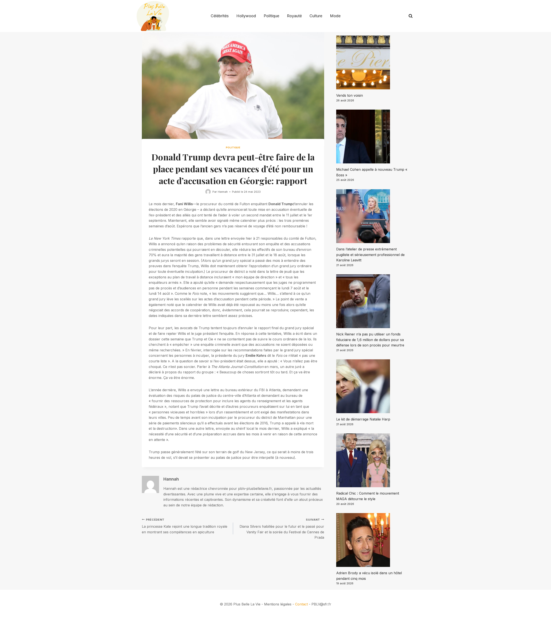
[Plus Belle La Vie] (153, 16)
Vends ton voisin (349, 95)
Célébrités (220, 16)
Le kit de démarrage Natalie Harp (363, 419)
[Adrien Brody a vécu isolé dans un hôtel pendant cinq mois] (372, 540)
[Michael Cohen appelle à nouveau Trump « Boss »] (372, 136)
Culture (316, 16)
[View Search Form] (410, 16)
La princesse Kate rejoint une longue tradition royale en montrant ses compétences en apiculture (184, 526)
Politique (271, 16)
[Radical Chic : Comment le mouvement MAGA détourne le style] (372, 460)
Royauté (294, 16)
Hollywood (246, 16)
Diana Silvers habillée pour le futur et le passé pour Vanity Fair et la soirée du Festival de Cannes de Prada (282, 529)
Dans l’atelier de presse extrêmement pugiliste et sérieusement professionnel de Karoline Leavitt (370, 254)
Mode (335, 16)
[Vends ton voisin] (372, 62)
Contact (301, 604)
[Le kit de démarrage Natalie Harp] (372, 386)
